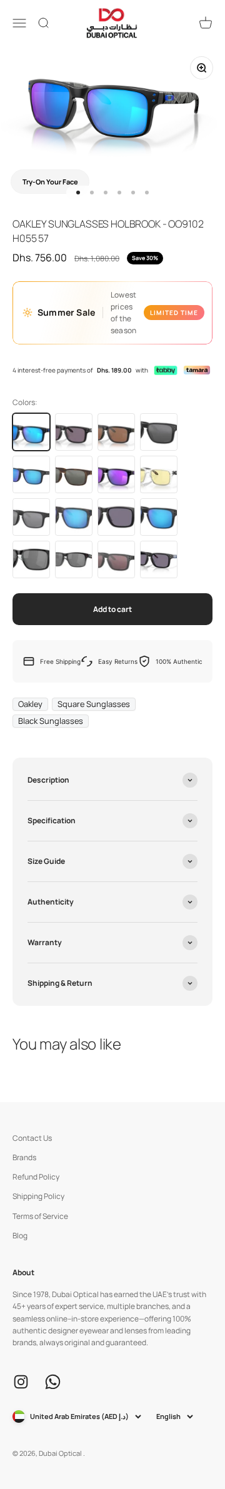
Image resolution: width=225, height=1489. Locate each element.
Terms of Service (40, 1216)
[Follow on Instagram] (20, 1381)
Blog (20, 1235)
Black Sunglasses (50, 720)
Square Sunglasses (94, 703)
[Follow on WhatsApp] (52, 1381)
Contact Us (32, 1138)
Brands (24, 1157)
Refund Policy (35, 1176)
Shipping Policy (38, 1196)
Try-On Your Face (50, 181)
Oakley (30, 703)
